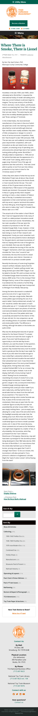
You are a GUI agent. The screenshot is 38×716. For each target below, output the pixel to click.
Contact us (19, 702)
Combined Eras (12, 550)
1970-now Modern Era (15, 545)
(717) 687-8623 (19, 671)
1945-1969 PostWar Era (15, 541)
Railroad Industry (13, 569)
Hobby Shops (11, 555)
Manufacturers (7, 57)
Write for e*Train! (19, 613)
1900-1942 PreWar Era (15, 536)
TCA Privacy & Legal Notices (28, 711)
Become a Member (18, 23)
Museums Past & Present (16, 564)
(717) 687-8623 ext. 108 (19, 678)
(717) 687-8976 (19, 686)
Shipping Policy (19, 713)
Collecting (30, 55)
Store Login (15, 29)
